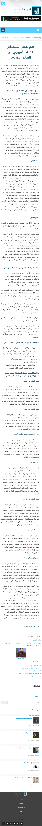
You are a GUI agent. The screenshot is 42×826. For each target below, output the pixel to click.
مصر (24, 645)
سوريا (27, 645)
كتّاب (21, 811)
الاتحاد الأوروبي (27, 643)
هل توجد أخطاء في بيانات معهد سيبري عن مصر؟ (29, 673)
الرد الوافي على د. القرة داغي (24, 718)
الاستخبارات (19, 643)
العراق (31, 645)
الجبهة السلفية (37, 37)
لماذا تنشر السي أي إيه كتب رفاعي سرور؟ (31, 668)
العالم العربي (37, 645)
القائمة (3, 30)
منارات (21, 803)
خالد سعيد (37, 715)
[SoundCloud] (22, 823)
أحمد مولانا (21, 658)
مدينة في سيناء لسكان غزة (35, 665)
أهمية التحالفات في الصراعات (34, 676)
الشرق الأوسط (6, 643)
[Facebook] (11, 823)
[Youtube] (4, 823)
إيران (37, 643)
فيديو (21, 815)
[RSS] (18, 823)
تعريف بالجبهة (21, 807)
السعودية (12, 643)
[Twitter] (7, 823)
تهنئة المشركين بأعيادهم (25, 733)
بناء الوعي (36, 640)
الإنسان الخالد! (28, 763)
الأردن (33, 643)
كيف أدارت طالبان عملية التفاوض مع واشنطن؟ (30, 670)
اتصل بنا (21, 819)
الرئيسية (21, 799)
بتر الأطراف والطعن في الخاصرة (23, 778)
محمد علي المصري (35, 759)
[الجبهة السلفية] (27, 11)
